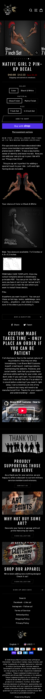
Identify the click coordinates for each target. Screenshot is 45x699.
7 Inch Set (14, 111)
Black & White (27, 90)
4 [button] (20, 59)
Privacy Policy (22, 623)
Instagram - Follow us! (22, 606)
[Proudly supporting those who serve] (22, 445)
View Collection (22, 536)
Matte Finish (30, 101)
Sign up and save (22, 590)
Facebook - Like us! (23, 602)
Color (22, 86)
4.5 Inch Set (29, 111)
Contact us (22, 485)
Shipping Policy (22, 619)
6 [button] (24, 59)
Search (22, 598)
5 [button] (22, 59)
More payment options (22, 132)
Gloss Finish (14, 101)
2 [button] (16, 59)
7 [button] (26, 59)
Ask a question (22, 317)
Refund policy (22, 614)
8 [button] (28, 59)
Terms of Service (22, 610)
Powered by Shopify (22, 697)
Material (23, 96)
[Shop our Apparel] (22, 553)
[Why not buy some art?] (22, 503)
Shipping (12, 78)
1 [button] (14, 59)
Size (22, 106)
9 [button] (31, 59)
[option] (22, 38)
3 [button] (18, 59)
